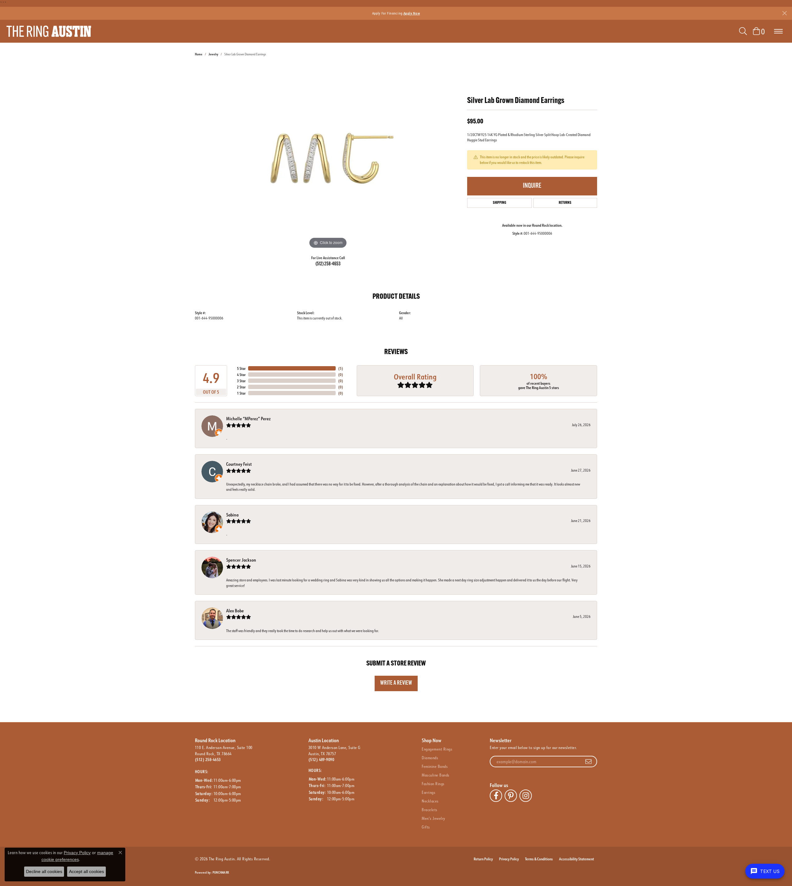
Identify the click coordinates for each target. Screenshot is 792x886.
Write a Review (396, 683)
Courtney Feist (239, 464)
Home (198, 54)
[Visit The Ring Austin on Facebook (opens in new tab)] (496, 796)
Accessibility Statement (576, 858)
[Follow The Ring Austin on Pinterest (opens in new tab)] (511, 796)
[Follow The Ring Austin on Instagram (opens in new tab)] (525, 796)
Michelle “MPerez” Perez (248, 419)
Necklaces (430, 800)
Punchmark (221, 873)
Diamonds (430, 757)
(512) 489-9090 (321, 759)
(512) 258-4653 (328, 264)
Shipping (499, 203)
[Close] (784, 13)
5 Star (241, 368)
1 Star (241, 393)
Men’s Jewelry (433, 818)
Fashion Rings (433, 783)
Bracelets (429, 809)
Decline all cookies (44, 871)
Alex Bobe (235, 611)
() (340, 368)
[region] (328, 157)
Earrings (428, 792)
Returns (565, 203)
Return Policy (483, 858)
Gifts (426, 826)
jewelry (213, 54)
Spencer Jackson (241, 560)
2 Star (241, 386)
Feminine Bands (435, 766)
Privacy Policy (509, 858)
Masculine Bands (435, 775)
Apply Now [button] (411, 13)
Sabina (232, 515)
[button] (743, 31)
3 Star (241, 380)
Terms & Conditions (539, 858)
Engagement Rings (437, 749)
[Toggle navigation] (778, 31)
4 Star (241, 374)
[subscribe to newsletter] (588, 761)
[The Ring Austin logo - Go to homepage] (48, 31)
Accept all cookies (86, 871)
